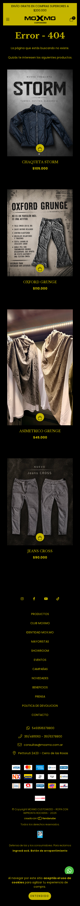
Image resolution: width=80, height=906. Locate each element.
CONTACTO (40, 715)
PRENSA (40, 696)
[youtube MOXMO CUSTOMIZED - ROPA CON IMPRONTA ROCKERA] (45, 599)
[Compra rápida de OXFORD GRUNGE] (40, 268)
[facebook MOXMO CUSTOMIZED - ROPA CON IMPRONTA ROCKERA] (34, 599)
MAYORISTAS (40, 641)
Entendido (40, 896)
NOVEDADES (40, 678)
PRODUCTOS (40, 614)
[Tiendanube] (40, 819)
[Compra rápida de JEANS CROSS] (40, 537)
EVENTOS (40, 660)
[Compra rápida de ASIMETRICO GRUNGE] (40, 417)
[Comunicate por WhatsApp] (69, 870)
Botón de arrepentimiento (49, 850)
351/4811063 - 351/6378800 (43, 736)
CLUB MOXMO (40, 623)
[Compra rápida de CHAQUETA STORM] (40, 148)
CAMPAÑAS (40, 669)
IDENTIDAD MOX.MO (40, 632)
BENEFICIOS (40, 687)
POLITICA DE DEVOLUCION (40, 706)
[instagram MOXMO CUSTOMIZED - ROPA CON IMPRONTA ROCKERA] (22, 599)
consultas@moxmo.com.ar (43, 745)
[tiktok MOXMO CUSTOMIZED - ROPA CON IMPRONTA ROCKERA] (57, 599)
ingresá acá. (21, 850)
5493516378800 (43, 728)
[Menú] (8, 19)
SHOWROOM (40, 651)
